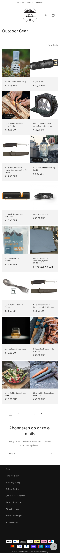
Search (9, 469)
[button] (6, 15)
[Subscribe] (51, 453)
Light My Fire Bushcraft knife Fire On (14, 124)
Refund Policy (12, 489)
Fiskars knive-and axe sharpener (14, 215)
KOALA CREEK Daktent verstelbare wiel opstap (42, 124)
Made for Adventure (25, 552)
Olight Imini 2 (38, 81)
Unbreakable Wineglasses (15, 349)
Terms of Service (13, 502)
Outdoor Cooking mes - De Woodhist (43, 350)
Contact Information (15, 495)
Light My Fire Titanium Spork (14, 306)
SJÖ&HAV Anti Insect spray (15, 81)
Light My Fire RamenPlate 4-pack (15, 394)
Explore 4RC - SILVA (40, 214)
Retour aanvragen (14, 515)
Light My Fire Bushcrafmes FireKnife (43, 394)
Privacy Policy (12, 475)
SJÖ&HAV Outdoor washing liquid (44, 169)
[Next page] (49, 413)
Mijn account (12, 522)
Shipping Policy (13, 482)
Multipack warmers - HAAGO (13, 259)
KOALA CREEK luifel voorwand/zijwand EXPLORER (40, 260)
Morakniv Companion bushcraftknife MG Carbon (43, 306)
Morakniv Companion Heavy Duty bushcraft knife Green (16, 170)
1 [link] (10, 413)
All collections (12, 509)
